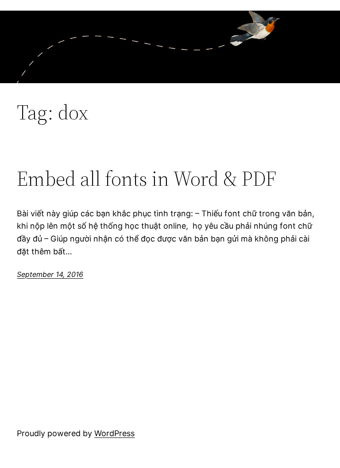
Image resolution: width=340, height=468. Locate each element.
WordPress (114, 433)
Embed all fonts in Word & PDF (146, 178)
